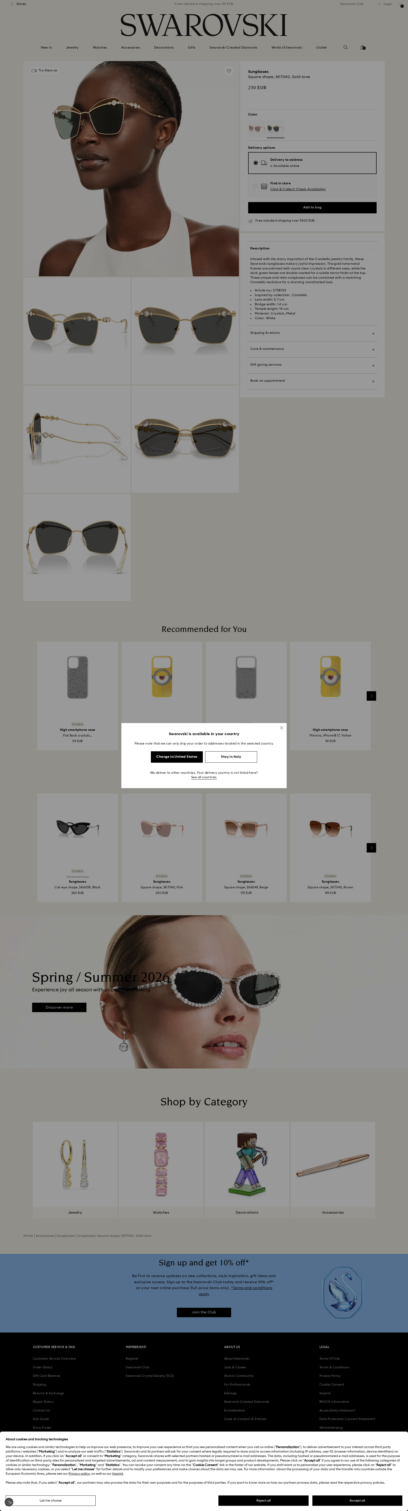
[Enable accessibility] (9, 1502)
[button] (281, 727)
